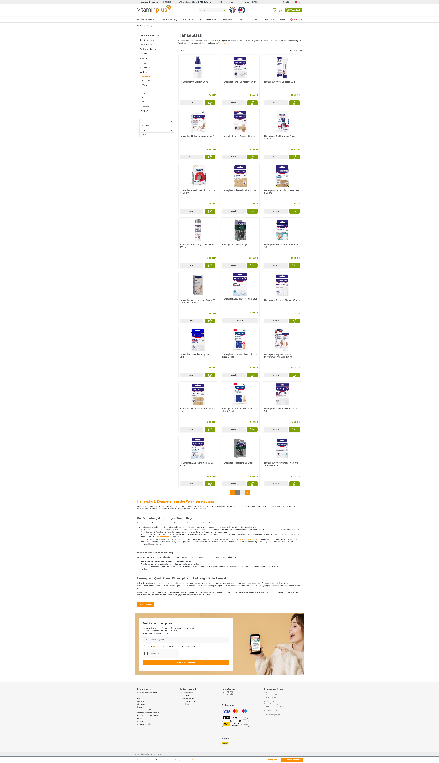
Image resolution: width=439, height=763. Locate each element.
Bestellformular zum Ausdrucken (149, 715)
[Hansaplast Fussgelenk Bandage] (240, 448)
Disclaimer (141, 704)
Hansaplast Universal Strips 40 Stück (240, 190)
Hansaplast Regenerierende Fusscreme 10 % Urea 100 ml (278, 355)
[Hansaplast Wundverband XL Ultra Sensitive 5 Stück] (282, 448)
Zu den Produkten (146, 604)
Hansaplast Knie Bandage (234, 244)
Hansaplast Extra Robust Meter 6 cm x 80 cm (282, 191)
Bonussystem (142, 721)
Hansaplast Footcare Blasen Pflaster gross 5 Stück (239, 355)
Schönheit (144, 58)
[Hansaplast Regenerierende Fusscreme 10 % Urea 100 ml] (282, 339)
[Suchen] (224, 10)
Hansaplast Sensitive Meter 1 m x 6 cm (239, 83)
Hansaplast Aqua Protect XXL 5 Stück (240, 299)
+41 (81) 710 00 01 (166, 2)
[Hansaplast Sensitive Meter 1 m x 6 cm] (240, 67)
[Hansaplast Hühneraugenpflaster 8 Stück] (198, 121)
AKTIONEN (144, 111)
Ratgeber (140, 718)
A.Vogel (144, 85)
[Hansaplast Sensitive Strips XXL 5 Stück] (282, 394)
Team (139, 695)
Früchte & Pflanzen (148, 49)
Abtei (144, 89)
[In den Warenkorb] (210, 102)
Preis (143, 130)
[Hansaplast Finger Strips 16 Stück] (240, 121)
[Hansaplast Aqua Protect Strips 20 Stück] (198, 448)
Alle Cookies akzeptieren (292, 760)
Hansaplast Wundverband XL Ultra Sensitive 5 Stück (281, 464)
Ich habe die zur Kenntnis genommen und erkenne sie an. (170, 646)
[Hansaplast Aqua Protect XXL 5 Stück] (240, 284)
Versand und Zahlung (145, 710)
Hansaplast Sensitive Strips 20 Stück (282, 300)
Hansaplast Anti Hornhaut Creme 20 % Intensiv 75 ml (197, 301)
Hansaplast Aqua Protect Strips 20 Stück (196, 464)
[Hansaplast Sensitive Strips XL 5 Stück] (198, 339)
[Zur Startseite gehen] (154, 9)
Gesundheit (145, 53)
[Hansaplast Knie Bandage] (240, 230)
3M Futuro (146, 81)
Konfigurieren (273, 760)
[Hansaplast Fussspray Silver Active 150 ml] (198, 230)
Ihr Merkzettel (184, 704)
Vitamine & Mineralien (149, 35)
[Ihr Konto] (281, 10)
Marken (143, 72)
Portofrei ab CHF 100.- (250, 2)
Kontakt (285, 2)
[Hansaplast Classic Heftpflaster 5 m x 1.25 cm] (198, 175)
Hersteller (145, 121)
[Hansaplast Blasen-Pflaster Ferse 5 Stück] (282, 230)
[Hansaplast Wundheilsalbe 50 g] (282, 67)
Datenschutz (142, 701)
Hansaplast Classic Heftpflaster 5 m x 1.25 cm (197, 191)
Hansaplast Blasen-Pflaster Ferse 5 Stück (281, 245)
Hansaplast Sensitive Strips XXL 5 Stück (280, 409)
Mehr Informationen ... (199, 760)
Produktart (145, 126)
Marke (143, 135)
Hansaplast (146, 76)
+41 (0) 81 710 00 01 (274, 710)
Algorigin (145, 106)
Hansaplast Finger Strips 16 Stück (238, 136)
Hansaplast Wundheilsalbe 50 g (279, 81)
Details (191, 102)
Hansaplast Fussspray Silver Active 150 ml (197, 245)
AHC (143, 98)
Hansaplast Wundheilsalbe (250, 539)
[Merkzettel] (274, 10)
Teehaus (143, 63)
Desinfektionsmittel (161, 537)
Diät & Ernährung (147, 40)
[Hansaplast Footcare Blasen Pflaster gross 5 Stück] (240, 339)
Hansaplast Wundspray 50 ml (194, 81)
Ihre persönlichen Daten (188, 701)
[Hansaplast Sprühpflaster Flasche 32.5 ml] (282, 121)
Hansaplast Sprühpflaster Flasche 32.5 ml (280, 137)
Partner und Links (144, 724)
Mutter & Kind (146, 44)
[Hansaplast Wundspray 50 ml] (198, 67)
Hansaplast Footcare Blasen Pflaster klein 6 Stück (239, 409)
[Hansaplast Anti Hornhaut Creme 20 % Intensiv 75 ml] (198, 285)
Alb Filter (145, 102)
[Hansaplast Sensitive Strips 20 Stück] (282, 285)
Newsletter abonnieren (186, 662)
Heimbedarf (145, 67)
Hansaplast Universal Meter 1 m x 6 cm (197, 409)
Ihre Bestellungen (186, 693)
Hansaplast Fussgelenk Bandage (237, 463)
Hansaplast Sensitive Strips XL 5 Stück (195, 355)
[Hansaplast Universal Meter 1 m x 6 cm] (198, 394)
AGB (138, 698)
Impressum (141, 707)
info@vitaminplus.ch (272, 715)
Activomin (145, 93)
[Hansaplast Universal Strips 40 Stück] (240, 175)
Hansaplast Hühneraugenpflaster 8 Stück (197, 137)
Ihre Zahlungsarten (186, 698)
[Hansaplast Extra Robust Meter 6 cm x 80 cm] (282, 175)
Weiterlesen (221, 43)
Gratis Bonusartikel (188, 2)
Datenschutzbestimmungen (161, 646)
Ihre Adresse (184, 695)
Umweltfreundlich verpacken (148, 713)
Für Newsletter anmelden (147, 693)
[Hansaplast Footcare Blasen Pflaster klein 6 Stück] (240, 394)
